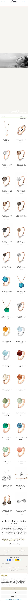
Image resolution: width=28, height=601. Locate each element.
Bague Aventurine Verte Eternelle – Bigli (7, 413)
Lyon (10, 539)
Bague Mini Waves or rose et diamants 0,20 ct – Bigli (21, 267)
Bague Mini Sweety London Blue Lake (7, 292)
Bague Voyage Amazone (6, 461)
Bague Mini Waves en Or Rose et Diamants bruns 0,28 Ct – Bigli (21, 216)
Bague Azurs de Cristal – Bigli (21, 341)
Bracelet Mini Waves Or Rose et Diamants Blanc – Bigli (21, 486)
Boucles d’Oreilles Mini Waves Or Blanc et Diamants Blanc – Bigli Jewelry (21, 511)
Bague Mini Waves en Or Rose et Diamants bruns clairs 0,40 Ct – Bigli (21, 165)
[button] (26, 575)
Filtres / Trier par (24, 116)
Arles (22, 539)
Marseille (23, 538)
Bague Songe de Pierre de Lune (21, 461)
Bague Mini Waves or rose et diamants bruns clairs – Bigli (21, 242)
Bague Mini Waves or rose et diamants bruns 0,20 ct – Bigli (7, 267)
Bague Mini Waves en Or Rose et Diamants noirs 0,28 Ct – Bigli (7, 242)
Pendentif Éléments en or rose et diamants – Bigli (6, 140)
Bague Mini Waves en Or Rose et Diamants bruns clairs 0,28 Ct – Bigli (6, 216)
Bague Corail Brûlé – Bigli (21, 365)
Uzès (19, 539)
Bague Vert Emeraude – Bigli (6, 437)
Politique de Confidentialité (18, 569)
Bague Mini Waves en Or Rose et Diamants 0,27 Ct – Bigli (7, 165)
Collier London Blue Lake (21, 291)
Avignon (19, 538)
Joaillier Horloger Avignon (14, 3)
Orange (16, 539)
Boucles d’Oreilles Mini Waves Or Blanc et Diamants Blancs (6, 486)
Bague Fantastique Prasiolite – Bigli (21, 413)
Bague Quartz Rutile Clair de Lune (6, 389)
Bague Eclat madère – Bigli (6, 341)
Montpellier (4, 539)
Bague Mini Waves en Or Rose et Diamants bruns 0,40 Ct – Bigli (7, 191)
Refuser (14, 592)
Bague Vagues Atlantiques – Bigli (21, 437)
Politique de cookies (9, 599)
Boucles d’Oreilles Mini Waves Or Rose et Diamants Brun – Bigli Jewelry (6, 511)
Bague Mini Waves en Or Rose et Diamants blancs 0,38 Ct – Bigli (21, 191)
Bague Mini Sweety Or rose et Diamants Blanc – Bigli (21, 317)
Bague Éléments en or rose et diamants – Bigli (21, 140)
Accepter (14, 589)
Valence (13, 539)
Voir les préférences (14, 596)
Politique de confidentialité (17, 599)
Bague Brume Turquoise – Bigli (7, 365)
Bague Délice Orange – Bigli (21, 389)
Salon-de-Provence (10, 540)
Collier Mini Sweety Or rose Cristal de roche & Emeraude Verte (6, 317)
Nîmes (8, 539)
